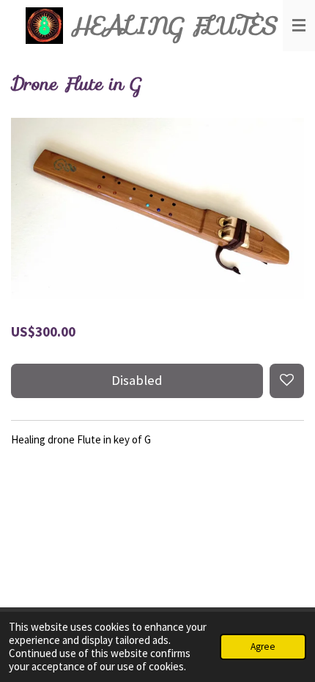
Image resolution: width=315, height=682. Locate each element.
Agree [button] (263, 646)
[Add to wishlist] (287, 381)
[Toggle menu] (299, 25)
